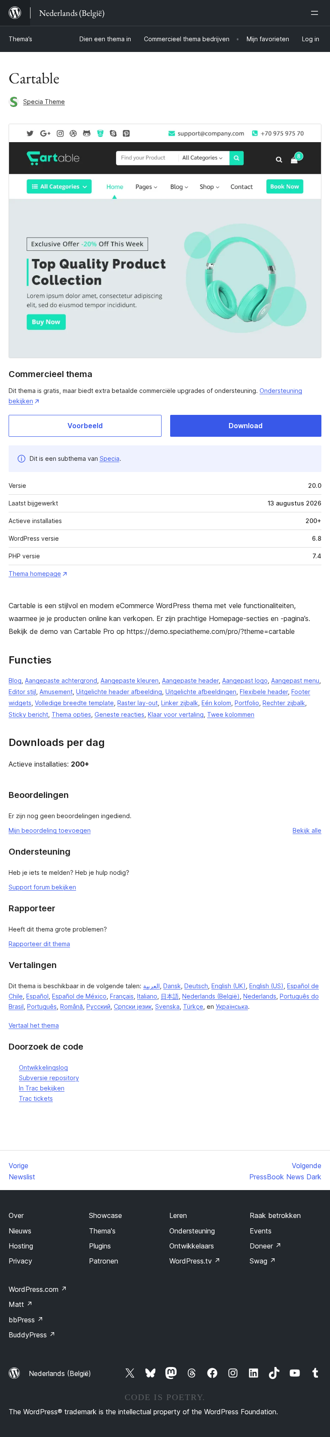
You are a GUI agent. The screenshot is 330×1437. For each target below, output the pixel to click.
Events (261, 1231)
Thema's (102, 1231)
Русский (98, 1006)
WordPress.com (38, 1289)
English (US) (266, 985)
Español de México (79, 996)
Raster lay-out (137, 702)
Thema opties (71, 714)
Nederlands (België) (211, 996)
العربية (151, 985)
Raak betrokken (275, 1215)
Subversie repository (49, 1077)
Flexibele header (264, 691)
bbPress (26, 1319)
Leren (178, 1215)
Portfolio (247, 702)
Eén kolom (216, 702)
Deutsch (196, 985)
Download (246, 425)
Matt (21, 1304)
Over (16, 1215)
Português (42, 1006)
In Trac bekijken (41, 1088)
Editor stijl (22, 691)
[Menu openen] (316, 13)
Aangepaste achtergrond (61, 680)
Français (122, 996)
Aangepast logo (245, 680)
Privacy (20, 1261)
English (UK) (228, 985)
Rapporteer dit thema (39, 943)
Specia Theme (44, 101)
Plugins (100, 1246)
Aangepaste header (190, 680)
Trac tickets (36, 1098)
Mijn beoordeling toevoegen (50, 830)
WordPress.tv (194, 1261)
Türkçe (193, 1006)
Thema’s (20, 39)
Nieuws (20, 1231)
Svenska (167, 1006)
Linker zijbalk (179, 702)
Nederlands (259, 996)
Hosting (21, 1246)
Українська (232, 1006)
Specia (109, 458)
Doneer (265, 1246)
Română (71, 1006)
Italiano (147, 996)
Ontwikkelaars (191, 1246)
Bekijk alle (307, 830)
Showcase (105, 1215)
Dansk (172, 985)
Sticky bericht (28, 714)
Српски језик (133, 1006)
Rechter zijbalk (284, 702)
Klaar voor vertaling (176, 714)
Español (37, 996)
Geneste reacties (119, 714)
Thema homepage (35, 573)
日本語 (170, 996)
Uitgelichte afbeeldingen (200, 691)
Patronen (103, 1261)
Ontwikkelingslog (43, 1067)
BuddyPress (32, 1334)
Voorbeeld (85, 425)
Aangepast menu (295, 680)
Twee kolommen (230, 714)
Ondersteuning (192, 1231)
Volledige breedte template (74, 702)
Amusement (56, 691)
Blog (15, 680)
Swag (263, 1261)
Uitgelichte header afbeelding (119, 691)
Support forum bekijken (42, 887)
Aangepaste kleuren (130, 680)
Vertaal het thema (34, 1025)
